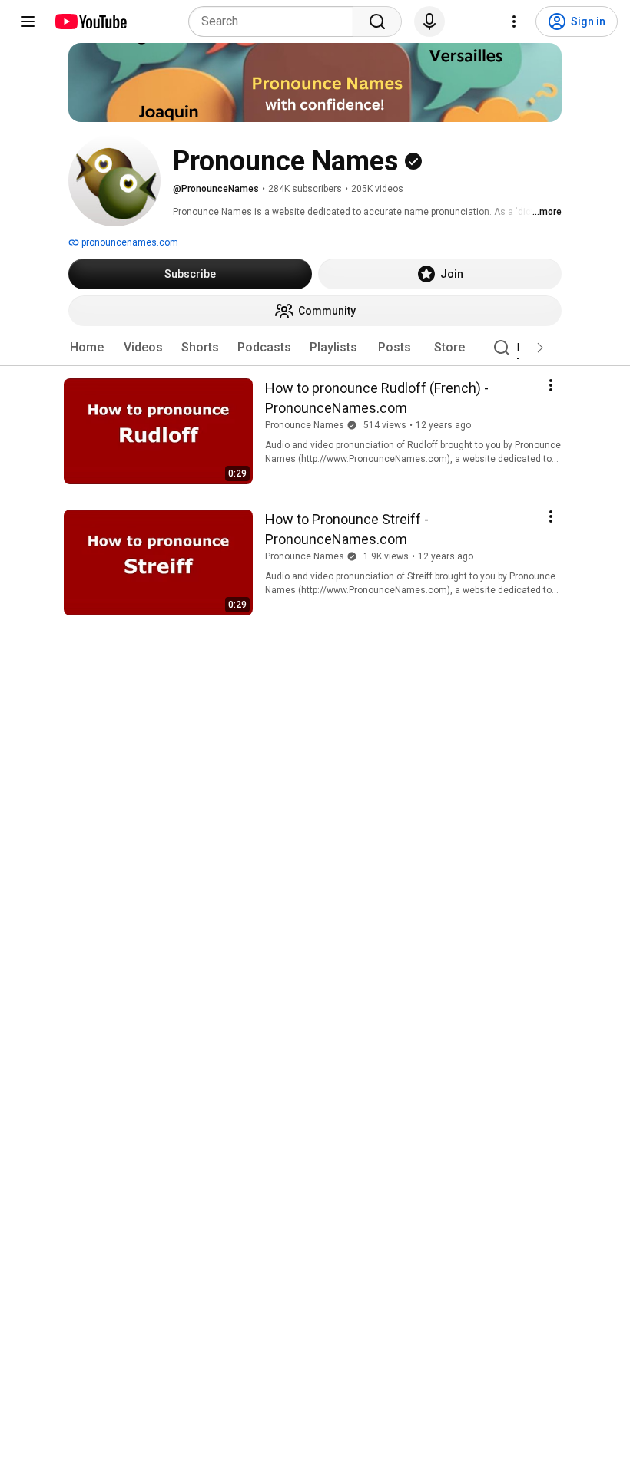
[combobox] (275, 21)
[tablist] (315, 347)
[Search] (377, 21)
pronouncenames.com (128, 242)
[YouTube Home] (90, 21)
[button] (540, 347)
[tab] (86, 347)
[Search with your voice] (429, 21)
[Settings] (514, 21)
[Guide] (27, 21)
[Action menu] (551, 385)
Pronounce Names (304, 425)
